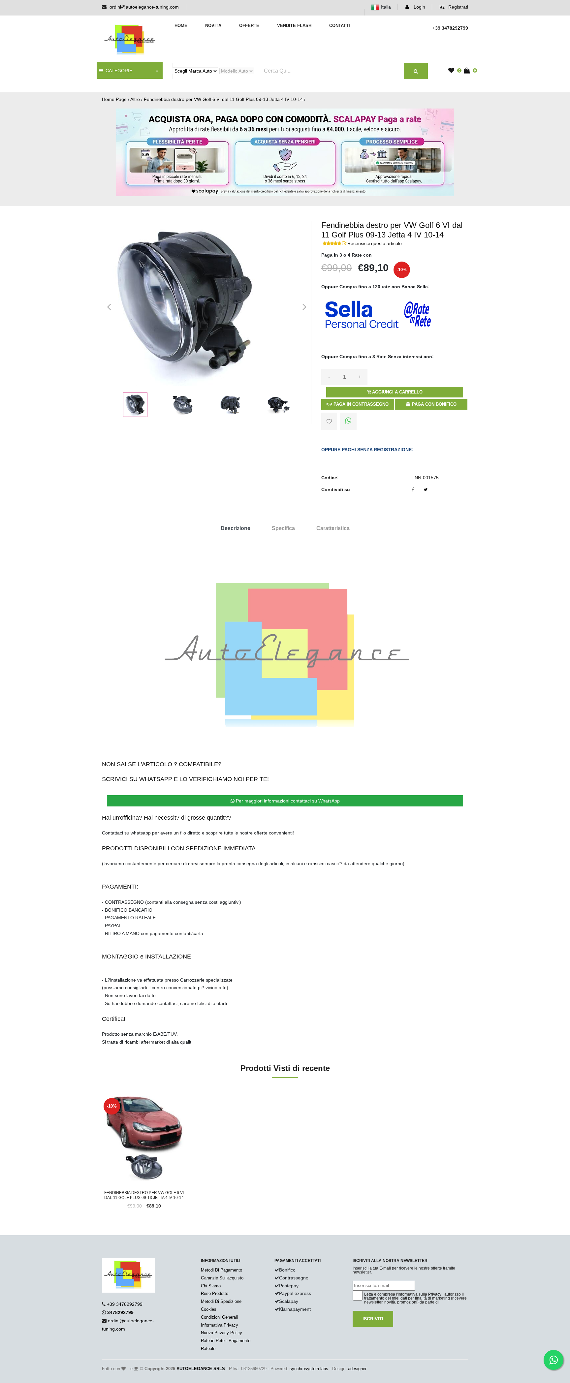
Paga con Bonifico (434, 404)
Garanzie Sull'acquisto (222, 1277)
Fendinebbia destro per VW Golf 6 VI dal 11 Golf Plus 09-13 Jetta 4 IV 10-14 (223, 99)
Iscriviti (373, 1318)
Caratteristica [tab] (333, 528)
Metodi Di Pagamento (221, 1270)
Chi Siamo (211, 1285)
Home (180, 25)
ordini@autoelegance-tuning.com (144, 7)
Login (418, 7)
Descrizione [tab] (235, 528)
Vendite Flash (294, 25)
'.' (103, 1100)
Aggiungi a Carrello (397, 392)
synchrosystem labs (309, 1368)
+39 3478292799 (124, 1304)
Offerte (249, 25)
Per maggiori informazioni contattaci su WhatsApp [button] (287, 800)
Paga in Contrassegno (360, 404)
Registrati (457, 7)
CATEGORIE (117, 70)
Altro (135, 99)
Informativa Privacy (219, 1325)
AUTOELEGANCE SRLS (200, 1368)
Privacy (434, 1294)
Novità (213, 25)
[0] (453, 71)
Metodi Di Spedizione (221, 1301)
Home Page (114, 99)
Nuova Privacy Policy (221, 1332)
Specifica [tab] (283, 528)
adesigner (357, 1368)
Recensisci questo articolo (374, 243)
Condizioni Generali (219, 1317)
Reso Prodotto (214, 1293)
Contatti (339, 25)
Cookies (208, 1309)
